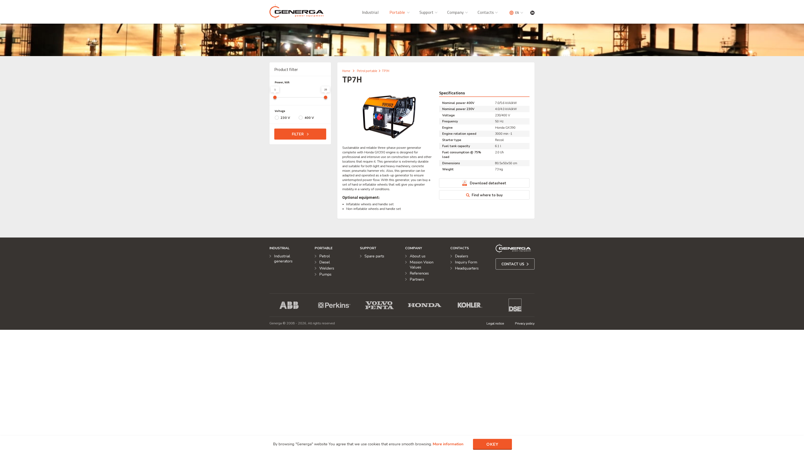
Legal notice (495, 323)
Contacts (486, 12)
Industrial (370, 12)
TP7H (385, 70)
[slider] (275, 97)
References (419, 273)
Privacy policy (525, 323)
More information (448, 444)
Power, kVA (282, 82)
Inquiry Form (466, 262)
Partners (417, 279)
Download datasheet (488, 183)
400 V (309, 118)
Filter (298, 134)
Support (426, 12)
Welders (326, 268)
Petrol (324, 256)
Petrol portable (367, 70)
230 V (285, 118)
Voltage (280, 111)
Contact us (513, 264)
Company (455, 12)
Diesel (324, 262)
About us (417, 256)
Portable (397, 12)
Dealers (461, 256)
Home (346, 70)
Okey (492, 444)
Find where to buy (487, 195)
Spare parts (374, 256)
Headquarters (467, 268)
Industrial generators (283, 259)
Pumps (325, 274)
